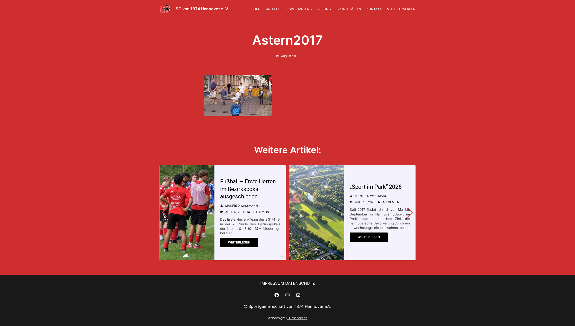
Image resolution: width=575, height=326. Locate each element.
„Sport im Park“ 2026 (376, 187)
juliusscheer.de (296, 318)
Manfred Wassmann (241, 205)
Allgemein (260, 212)
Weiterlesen (239, 242)
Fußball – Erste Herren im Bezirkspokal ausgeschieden (248, 189)
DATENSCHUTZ (300, 283)
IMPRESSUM (272, 283)
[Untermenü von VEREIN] (330, 9)
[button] (282, 256)
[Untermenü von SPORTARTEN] (311, 9)
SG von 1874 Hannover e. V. (202, 9)
